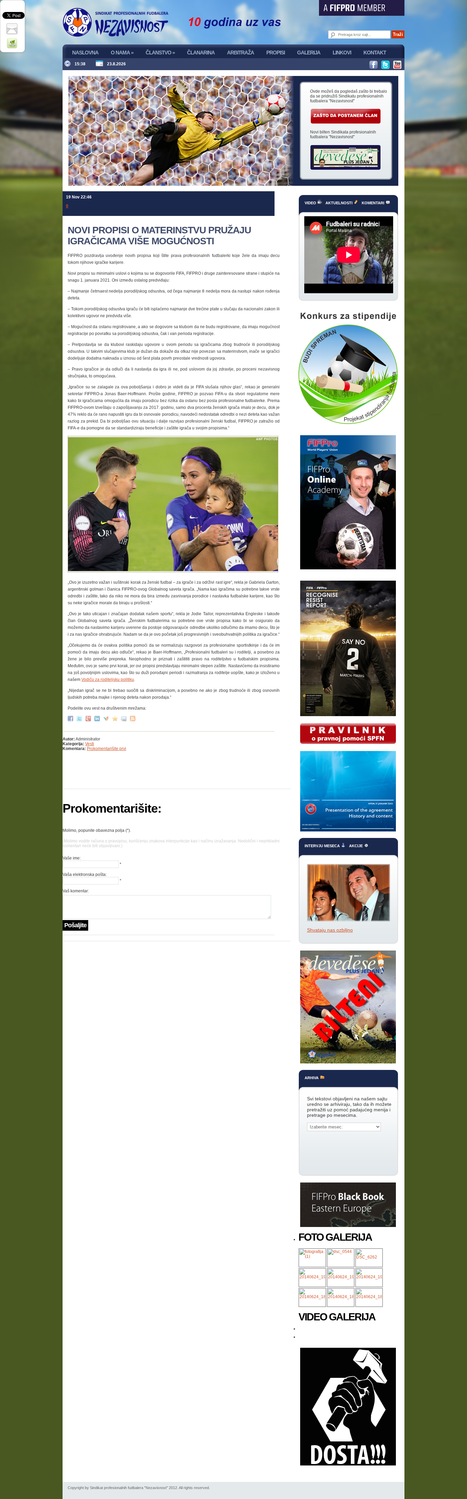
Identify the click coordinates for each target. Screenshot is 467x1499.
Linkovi (342, 52)
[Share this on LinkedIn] (98, 718)
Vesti (89, 743)
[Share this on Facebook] (71, 718)
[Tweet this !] (80, 718)
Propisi (275, 52)
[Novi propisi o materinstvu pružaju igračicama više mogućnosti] (115, 718)
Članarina (201, 52)
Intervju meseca (323, 846)
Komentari (373, 203)
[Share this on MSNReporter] (106, 718)
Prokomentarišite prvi (106, 748)
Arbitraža (240, 52)
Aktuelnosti (339, 203)
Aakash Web (10, 60)
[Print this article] (12, 42)
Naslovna (85, 52)
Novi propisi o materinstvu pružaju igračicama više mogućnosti (159, 235)
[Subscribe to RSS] (133, 718)
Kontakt (374, 52)
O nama (122, 52)
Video (311, 203)
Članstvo (160, 52)
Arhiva (312, 1078)
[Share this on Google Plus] (89, 718)
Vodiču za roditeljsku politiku (107, 679)
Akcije (356, 846)
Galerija (308, 52)
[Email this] (124, 718)
